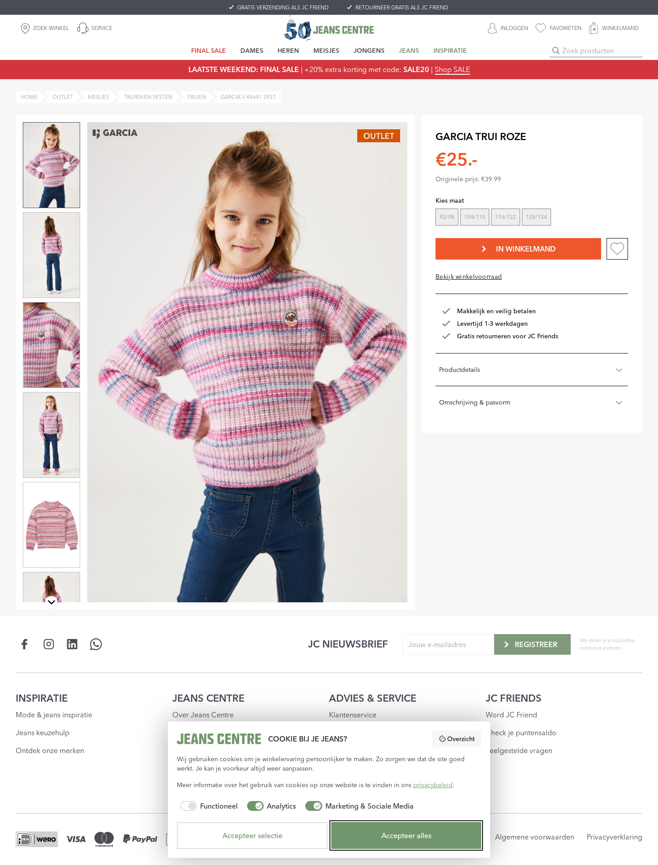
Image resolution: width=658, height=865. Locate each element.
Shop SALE (452, 69)
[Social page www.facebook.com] (25, 644)
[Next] (51, 602)
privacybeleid (433, 785)
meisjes (98, 97)
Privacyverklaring (614, 836)
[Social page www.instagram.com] (48, 644)
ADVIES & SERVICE (372, 698)
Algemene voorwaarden (534, 836)
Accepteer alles (406, 835)
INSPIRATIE (42, 698)
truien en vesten (148, 97)
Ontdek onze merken (50, 750)
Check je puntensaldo (521, 732)
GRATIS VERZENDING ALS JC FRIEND (283, 7)
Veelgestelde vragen (519, 750)
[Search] (556, 50)
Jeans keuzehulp (42, 732)
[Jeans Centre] (329, 28)
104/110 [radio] (474, 216)
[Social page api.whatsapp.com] (96, 644)
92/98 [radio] (447, 216)
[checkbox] (207, 806)
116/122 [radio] (505, 216)
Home (29, 97)
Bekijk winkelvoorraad (469, 277)
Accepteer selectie (252, 835)
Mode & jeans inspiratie (54, 714)
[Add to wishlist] (617, 249)
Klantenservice (352, 714)
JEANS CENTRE (208, 698)
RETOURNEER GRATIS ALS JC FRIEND (401, 7)
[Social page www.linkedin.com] (72, 644)
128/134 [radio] (536, 216)
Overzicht (461, 739)
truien (196, 97)
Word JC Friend (511, 714)
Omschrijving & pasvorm (474, 402)
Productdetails (459, 370)
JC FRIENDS (514, 698)
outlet (62, 97)
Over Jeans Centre (203, 714)
